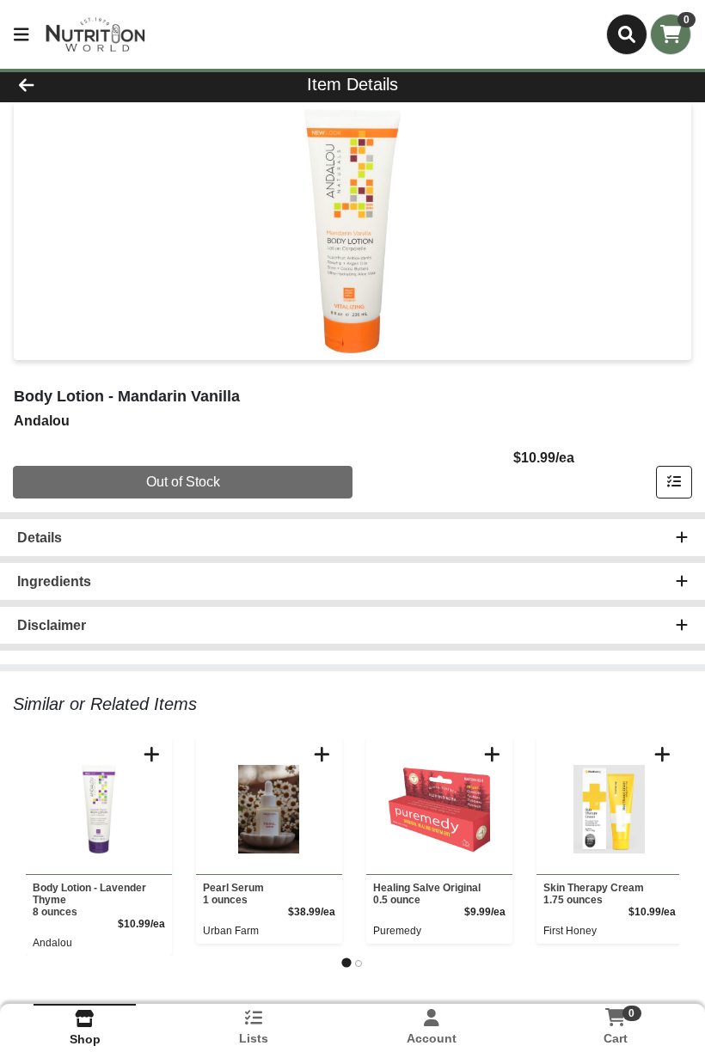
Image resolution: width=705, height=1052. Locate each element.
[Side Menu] (21, 34)
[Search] (626, 34)
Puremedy (397, 931)
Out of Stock (183, 481)
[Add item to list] (674, 482)
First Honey (570, 931)
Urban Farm (231, 931)
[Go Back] (98, 84)
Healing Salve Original (427, 894)
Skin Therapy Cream (593, 894)
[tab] (346, 963)
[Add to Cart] (151, 754)
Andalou (52, 943)
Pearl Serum (233, 894)
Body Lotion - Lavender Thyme (89, 900)
